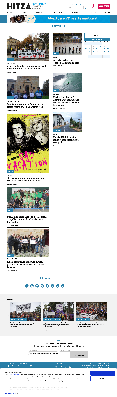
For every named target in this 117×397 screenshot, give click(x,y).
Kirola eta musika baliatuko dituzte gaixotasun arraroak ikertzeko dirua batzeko (25, 264)
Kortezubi (10, 214)
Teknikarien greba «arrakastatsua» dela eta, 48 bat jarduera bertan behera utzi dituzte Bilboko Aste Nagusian (91, 324)
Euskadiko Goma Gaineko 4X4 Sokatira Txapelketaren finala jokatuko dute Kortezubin (27, 219)
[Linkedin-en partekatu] (57, 286)
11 (89, 48)
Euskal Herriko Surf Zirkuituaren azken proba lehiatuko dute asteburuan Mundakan (66, 101)
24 (86, 54)
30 (98, 43)
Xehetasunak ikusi (10, 393)
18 (89, 51)
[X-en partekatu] (32, 286)
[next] (104, 39)
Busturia (9, 101)
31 (101, 43)
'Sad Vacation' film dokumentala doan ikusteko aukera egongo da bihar (26, 179)
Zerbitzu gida (76, 13)
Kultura (10, 171)
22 (104, 51)
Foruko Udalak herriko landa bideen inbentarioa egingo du (66, 140)
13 (97, 48)
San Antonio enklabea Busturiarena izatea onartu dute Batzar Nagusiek (25, 105)
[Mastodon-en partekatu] (37, 286)
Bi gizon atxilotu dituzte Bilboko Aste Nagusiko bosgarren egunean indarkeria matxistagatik (56, 324)
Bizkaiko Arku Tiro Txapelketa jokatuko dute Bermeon (66, 63)
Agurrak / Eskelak (58, 13)
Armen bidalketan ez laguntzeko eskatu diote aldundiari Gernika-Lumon (27, 67)
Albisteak (10, 13)
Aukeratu (101, 378)
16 (108, 48)
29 (94, 43)
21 (100, 51)
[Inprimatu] (62, 286)
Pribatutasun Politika (39, 353)
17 (86, 51)
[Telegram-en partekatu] (47, 286)
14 (100, 48)
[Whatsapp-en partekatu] (52, 286)
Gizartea (11, 59)
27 (87, 43)
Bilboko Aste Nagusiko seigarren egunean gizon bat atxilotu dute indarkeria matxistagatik (24, 324)
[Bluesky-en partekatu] (42, 286)
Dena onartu (102, 373)
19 (93, 51)
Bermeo (9, 175)
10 (86, 48)
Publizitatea (58, 363)
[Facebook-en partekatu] (27, 286)
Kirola (10, 210)
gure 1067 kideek (15, 374)
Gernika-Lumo (11, 63)
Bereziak (93, 13)
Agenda (24, 13)
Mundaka (15, 259)
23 (108, 51)
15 (104, 48)
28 (90, 43)
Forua (55, 134)
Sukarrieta (16, 101)
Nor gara (107, 13)
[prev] (90, 39)
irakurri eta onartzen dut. (46, 353)
